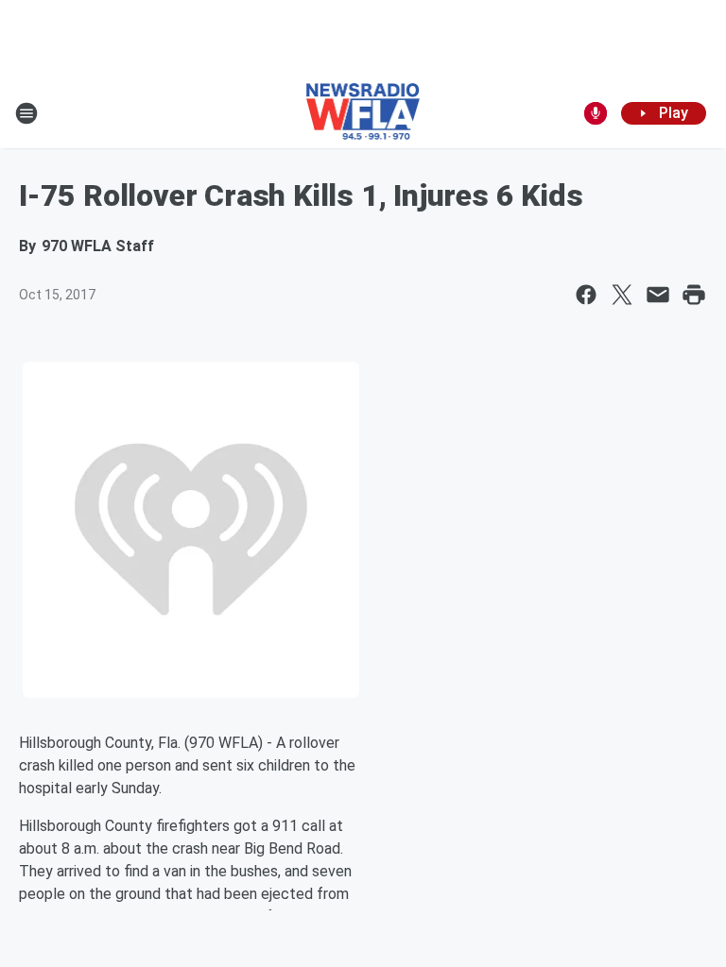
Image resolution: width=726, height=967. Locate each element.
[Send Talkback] (595, 113)
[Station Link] (363, 113)
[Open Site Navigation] (26, 113)
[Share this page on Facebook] (586, 294)
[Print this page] (694, 294)
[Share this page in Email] (658, 294)
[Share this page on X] (622, 294)
